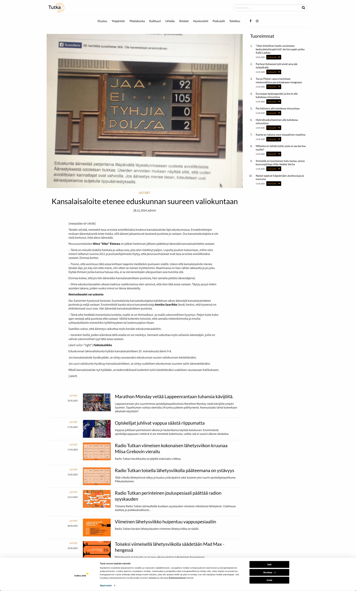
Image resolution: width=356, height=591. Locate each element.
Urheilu (170, 21)
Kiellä (269, 580)
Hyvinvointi (200, 21)
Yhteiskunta (137, 21)
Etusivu (102, 21)
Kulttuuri (155, 21)
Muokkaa (267, 572)
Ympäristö (118, 21)
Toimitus (234, 21)
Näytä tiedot (106, 585)
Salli (269, 564)
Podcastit (219, 21)
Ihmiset (184, 21)
